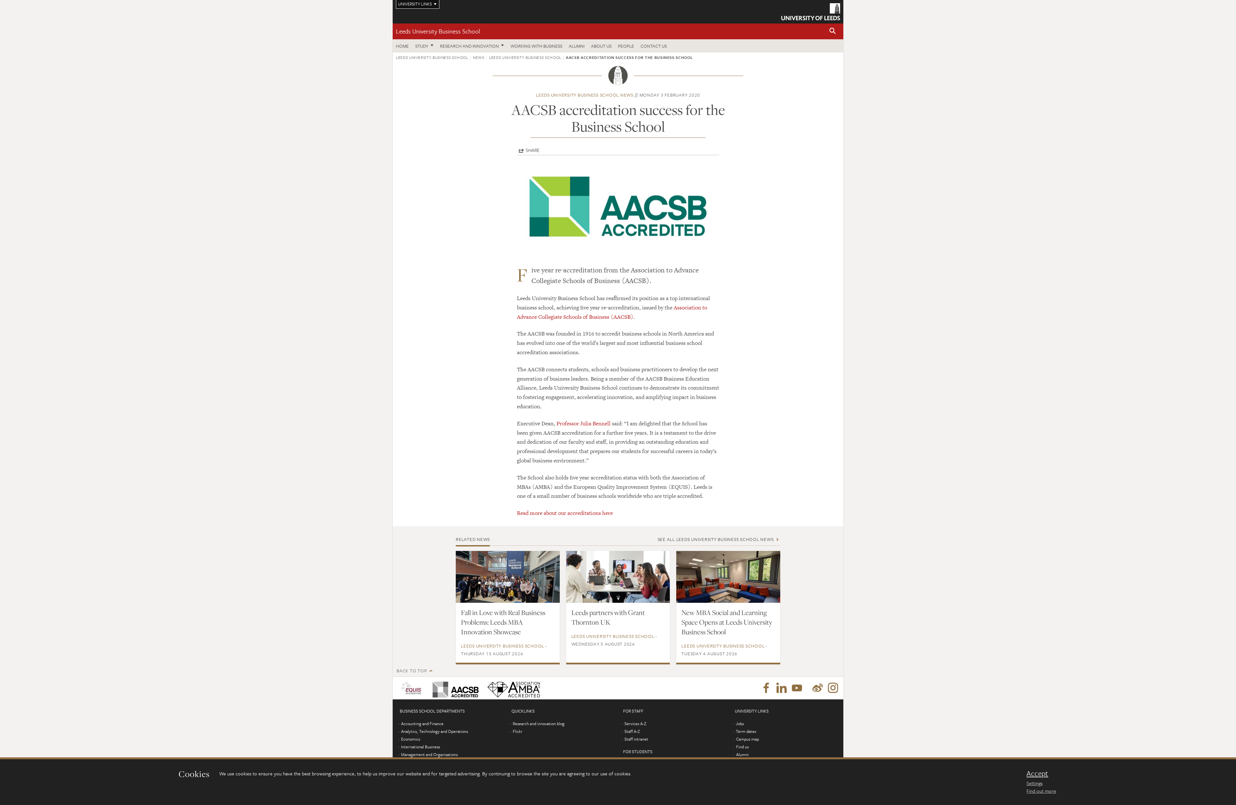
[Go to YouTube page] (797, 688)
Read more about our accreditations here (565, 513)
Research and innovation (469, 46)
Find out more (1041, 790)
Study (421, 46)
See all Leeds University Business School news (716, 539)
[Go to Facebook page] (766, 688)
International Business (420, 746)
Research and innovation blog (539, 723)
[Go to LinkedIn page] (781, 688)
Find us (742, 746)
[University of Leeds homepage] (810, 11)
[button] (832, 31)
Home (402, 46)
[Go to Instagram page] (833, 688)
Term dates (746, 731)
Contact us (654, 46)
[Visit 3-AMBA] (512, 688)
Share (532, 150)
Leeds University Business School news (584, 94)
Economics (410, 739)
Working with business (536, 46)
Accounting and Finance (422, 723)
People (626, 46)
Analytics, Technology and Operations (434, 731)
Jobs (740, 723)
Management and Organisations (429, 754)
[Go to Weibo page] (817, 688)
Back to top (412, 670)
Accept (1037, 773)
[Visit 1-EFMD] (412, 688)
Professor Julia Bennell (584, 423)
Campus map (747, 739)
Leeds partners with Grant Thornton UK (608, 617)
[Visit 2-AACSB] (454, 688)
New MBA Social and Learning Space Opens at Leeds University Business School (726, 622)
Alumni (577, 46)
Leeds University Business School (438, 31)
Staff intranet (636, 739)
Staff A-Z (632, 731)
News (478, 57)
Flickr (517, 731)
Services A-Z (635, 723)
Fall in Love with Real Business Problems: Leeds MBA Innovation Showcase (503, 622)
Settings (1034, 783)
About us (601, 46)
